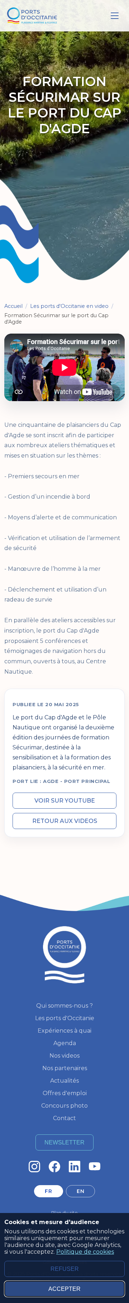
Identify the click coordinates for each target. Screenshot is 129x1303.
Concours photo (64, 1105)
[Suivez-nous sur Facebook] (54, 1166)
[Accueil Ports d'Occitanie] (32, 16)
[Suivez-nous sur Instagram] (34, 1166)
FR (48, 1191)
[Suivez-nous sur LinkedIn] (74, 1166)
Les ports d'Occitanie (64, 1018)
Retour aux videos (64, 821)
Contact (64, 1118)
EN (80, 1191)
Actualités (64, 1080)
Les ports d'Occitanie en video (69, 306)
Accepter (64, 1289)
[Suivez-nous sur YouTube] (94, 1166)
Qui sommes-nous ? (64, 1005)
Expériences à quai (64, 1030)
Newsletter (64, 1142)
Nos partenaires (64, 1068)
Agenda (64, 1043)
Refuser (65, 1269)
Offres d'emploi (65, 1093)
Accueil (13, 306)
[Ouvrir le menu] (115, 16)
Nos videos (64, 1055)
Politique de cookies (85, 1251)
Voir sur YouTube (64, 800)
